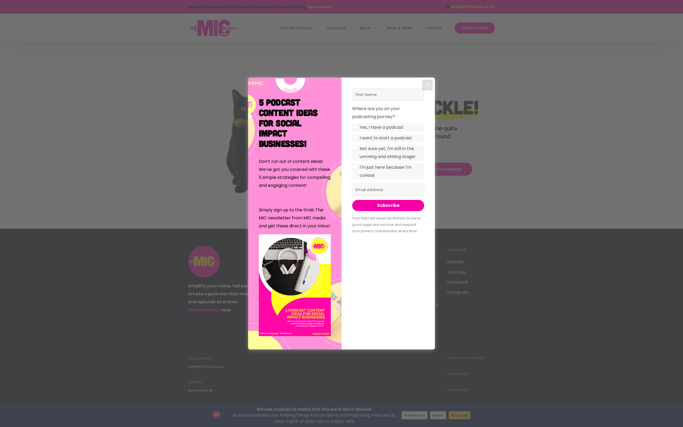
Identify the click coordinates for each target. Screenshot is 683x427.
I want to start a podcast (386, 138)
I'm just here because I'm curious (385, 171)
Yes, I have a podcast (382, 127)
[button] (295, 286)
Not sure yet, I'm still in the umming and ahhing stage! (387, 153)
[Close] (427, 85)
